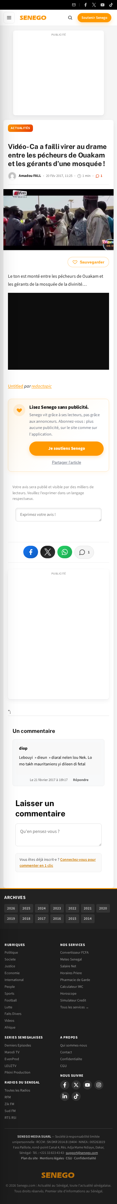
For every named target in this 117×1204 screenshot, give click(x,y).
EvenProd (12, 1059)
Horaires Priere (71, 973)
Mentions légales (52, 1158)
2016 (57, 918)
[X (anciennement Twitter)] (94, 5)
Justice (10, 966)
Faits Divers (13, 1013)
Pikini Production (17, 1072)
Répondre (81, 779)
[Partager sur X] (47, 552)
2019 (11, 918)
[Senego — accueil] (33, 17)
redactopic (42, 386)
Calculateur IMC (71, 986)
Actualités (20, 128)
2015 (72, 918)
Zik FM (9, 1104)
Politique (11, 952)
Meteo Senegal (71, 959)
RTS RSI (10, 1117)
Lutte (8, 1007)
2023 (57, 908)
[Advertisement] (58, 74)
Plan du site (29, 1158)
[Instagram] (98, 1084)
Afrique (10, 1027)
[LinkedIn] (64, 1096)
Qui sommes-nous (73, 1045)
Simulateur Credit (73, 1000)
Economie (12, 973)
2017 (42, 918)
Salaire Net (68, 966)
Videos (9, 1020)
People (10, 986)
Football (11, 1000)
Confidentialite (71, 1059)
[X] (76, 1084)
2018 (26, 918)
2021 (88, 908)
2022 (72, 908)
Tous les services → (74, 1007)
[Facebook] (85, 5)
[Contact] (73, 4)
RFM (8, 1097)
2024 (42, 908)
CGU (63, 1065)
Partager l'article (66, 462)
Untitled (15, 386)
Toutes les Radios (17, 1090)
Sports (9, 993)
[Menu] (9, 17)
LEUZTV (10, 1065)
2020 (103, 908)
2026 (11, 908)
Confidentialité (85, 1158)
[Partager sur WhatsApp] (64, 552)
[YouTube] (102, 5)
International (14, 979)
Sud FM (10, 1110)
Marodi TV (12, 1052)
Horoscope (68, 993)
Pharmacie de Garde (75, 979)
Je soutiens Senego (66, 448)
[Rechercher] (70, 17)
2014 (88, 918)
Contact (66, 1052)
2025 (26, 908)
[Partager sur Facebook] (30, 552)
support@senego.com (82, 1152)
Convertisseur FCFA (74, 952)
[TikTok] (111, 5)
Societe (10, 959)
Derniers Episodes (18, 1045)
